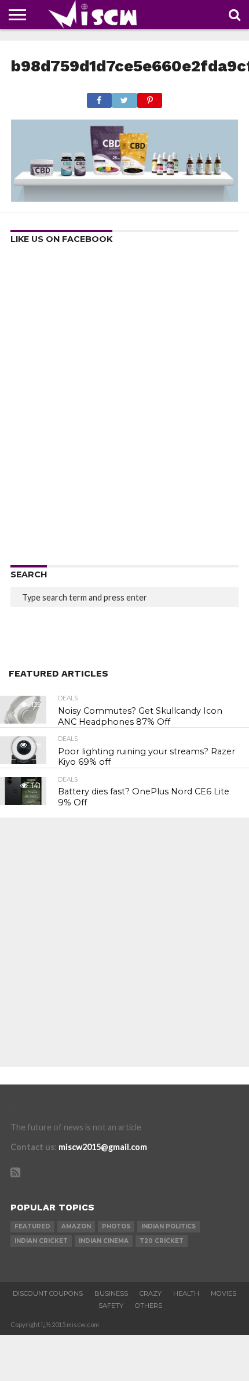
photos (116, 1226)
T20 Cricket (162, 1241)
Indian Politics (168, 1226)
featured (32, 1226)
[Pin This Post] (150, 97)
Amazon (76, 1226)
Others (148, 1306)
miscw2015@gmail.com (102, 1147)
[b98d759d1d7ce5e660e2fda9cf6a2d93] (124, 198)
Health (186, 1293)
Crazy (151, 1293)
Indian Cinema (104, 1241)
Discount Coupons (48, 1293)
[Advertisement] (124, 408)
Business (111, 1293)
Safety (110, 1306)
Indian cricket (41, 1241)
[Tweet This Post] (124, 97)
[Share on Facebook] (99, 97)
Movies (223, 1293)
